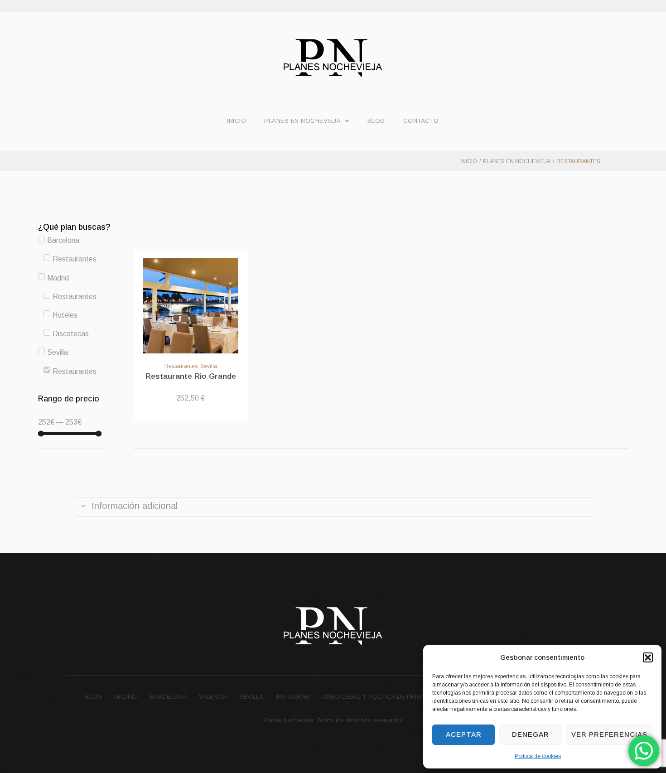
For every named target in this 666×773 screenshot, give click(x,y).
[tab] (333, 507)
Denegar (530, 734)
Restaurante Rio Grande (190, 376)
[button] (647, 657)
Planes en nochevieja (516, 161)
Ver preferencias (609, 734)
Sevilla (208, 366)
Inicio (468, 161)
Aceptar (464, 734)
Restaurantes (181, 366)
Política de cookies (538, 756)
